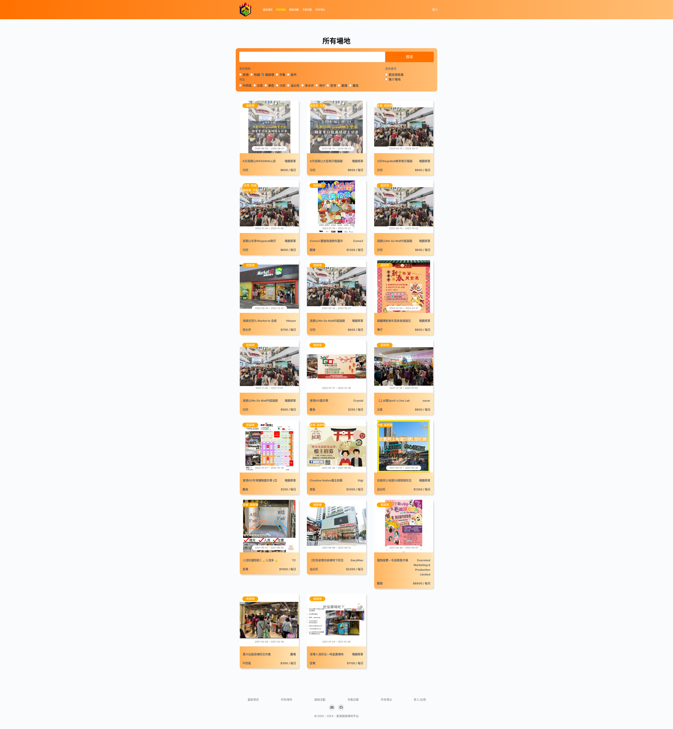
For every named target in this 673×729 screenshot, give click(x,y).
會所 (294, 75)
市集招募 (353, 699)
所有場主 (386, 699)
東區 (271, 85)
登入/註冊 (420, 699)
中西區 (247, 85)
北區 (260, 85)
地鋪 (257, 75)
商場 (246, 75)
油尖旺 (295, 85)
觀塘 (344, 85)
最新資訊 (253, 699)
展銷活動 (319, 699)
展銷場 (269, 75)
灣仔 (322, 85)
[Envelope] (332, 707)
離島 (356, 85)
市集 (282, 75)
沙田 (282, 85)
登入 (435, 9)
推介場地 (395, 79)
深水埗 (309, 85)
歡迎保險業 (396, 75)
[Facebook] (341, 707)
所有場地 (286, 699)
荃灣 (333, 85)
